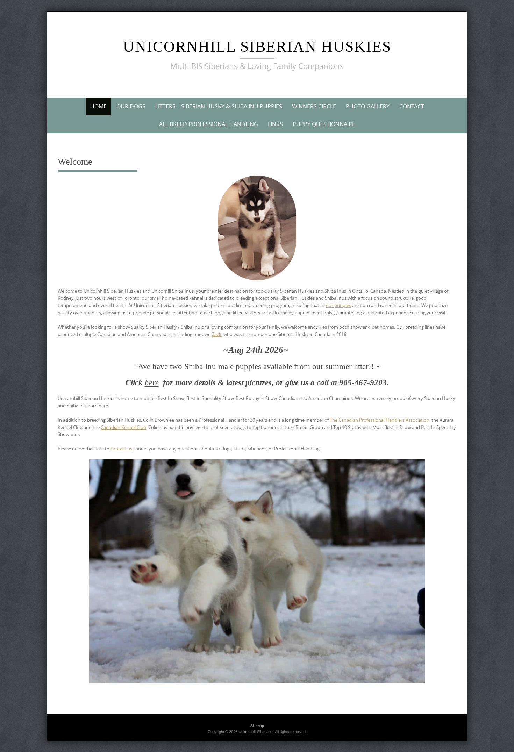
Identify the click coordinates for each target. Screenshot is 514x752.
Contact (411, 106)
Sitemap (257, 726)
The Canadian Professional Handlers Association (379, 420)
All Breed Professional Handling (208, 124)
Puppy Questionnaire (324, 124)
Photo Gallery (368, 106)
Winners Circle (314, 106)
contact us (121, 448)
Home (98, 106)
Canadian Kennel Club (123, 427)
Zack (216, 334)
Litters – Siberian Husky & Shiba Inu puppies (218, 106)
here (152, 382)
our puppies (338, 305)
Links (275, 124)
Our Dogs (130, 106)
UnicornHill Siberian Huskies (257, 46)
